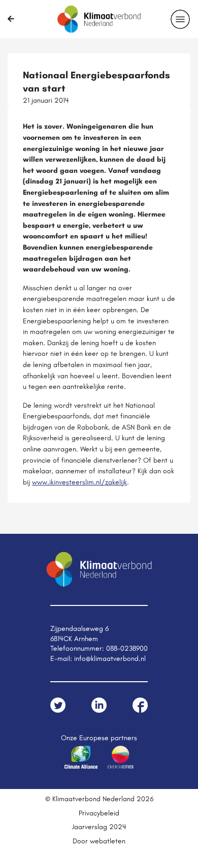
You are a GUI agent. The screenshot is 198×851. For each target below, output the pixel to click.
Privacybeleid (99, 812)
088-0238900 (127, 648)
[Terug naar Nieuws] (11, 18)
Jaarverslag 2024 (99, 826)
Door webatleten (99, 840)
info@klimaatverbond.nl (110, 658)
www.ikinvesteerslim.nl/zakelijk (79, 482)
